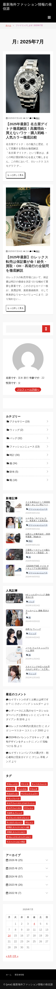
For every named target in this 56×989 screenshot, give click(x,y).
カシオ (34, 789)
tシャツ (30, 822)
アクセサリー (19, 421)
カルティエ (13, 794)
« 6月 (9, 956)
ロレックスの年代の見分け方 (25, 726)
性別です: (11, 383)
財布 (13, 471)
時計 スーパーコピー (17, 832)
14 (9, 935)
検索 (46, 329)
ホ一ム (9, 975)
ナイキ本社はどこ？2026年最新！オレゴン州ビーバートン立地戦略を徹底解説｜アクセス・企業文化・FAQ (38, 506)
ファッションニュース (24, 446)
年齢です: (34, 378)
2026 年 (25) (15, 860)
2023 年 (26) (15, 884)
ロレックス (13, 784)
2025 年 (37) (15, 868)
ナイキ (25, 784)
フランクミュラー (30, 794)
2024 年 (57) (15, 876)
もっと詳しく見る (15, 175)
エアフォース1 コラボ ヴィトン (21, 803)
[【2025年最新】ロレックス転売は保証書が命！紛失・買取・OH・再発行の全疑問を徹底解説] (28, 216)
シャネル (23, 789)
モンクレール (14, 798)
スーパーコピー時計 (16, 842)
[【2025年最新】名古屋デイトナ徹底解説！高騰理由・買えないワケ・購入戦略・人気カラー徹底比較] (28, 83)
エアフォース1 (14, 808)
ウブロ (11, 789)
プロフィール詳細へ (28, 389)
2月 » (15, 956)
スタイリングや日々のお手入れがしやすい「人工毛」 (38, 667)
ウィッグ (16, 430)
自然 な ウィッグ (33, 629)
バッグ (15, 438)
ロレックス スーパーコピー (19, 837)
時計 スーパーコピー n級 (18, 827)
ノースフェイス (40, 784)
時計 (37, 118)
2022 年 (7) (14, 893)
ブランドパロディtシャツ (18, 818)
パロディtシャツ (15, 822)
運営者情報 (19, 975)
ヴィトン (29, 808)
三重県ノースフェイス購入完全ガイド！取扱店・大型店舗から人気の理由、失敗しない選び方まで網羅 (38, 554)
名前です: (11, 378)
